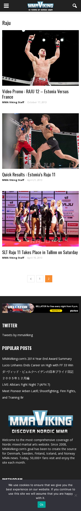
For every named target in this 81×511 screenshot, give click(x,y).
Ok (42, 504)
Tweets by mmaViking (17, 335)
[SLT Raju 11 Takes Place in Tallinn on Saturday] (40, 219)
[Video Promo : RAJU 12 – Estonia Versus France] (40, 58)
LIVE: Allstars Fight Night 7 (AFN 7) (26, 384)
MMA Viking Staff (13, 102)
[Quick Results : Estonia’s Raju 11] (40, 141)
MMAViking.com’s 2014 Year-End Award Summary (37, 359)
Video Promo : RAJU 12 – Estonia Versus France (35, 94)
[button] (75, 6)
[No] (75, 495)
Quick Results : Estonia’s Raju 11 (28, 174)
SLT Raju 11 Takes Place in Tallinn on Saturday (40, 252)
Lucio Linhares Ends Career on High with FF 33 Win (37, 365)
